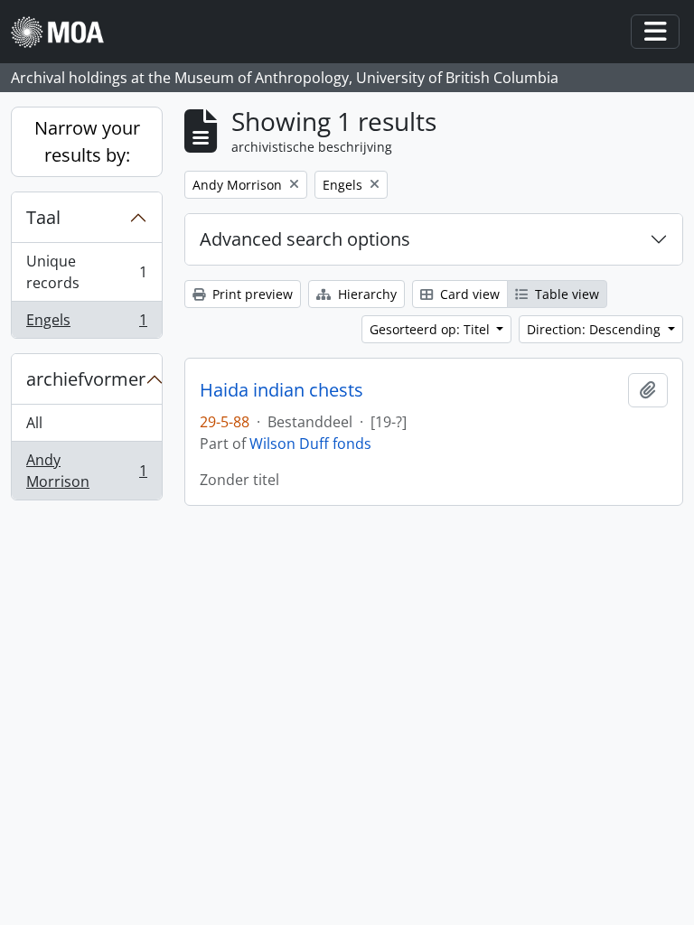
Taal (43, 217)
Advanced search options (305, 239)
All (34, 423)
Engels (86, 324)
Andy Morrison (86, 470)
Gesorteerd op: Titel (431, 329)
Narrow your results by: (87, 141)
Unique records (86, 272)
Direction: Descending (595, 329)
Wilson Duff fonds (310, 443)
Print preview (251, 294)
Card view (468, 294)
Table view (565, 294)
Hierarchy (365, 294)
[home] (64, 32)
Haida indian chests (281, 390)
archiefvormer (85, 379)
